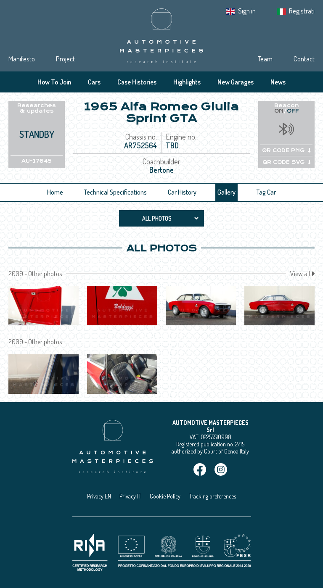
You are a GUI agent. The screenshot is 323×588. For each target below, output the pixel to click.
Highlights (187, 82)
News (278, 82)
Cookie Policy (165, 496)
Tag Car (266, 192)
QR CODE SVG (283, 162)
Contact (304, 58)
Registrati (302, 10)
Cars (94, 82)
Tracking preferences (212, 496)
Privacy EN (99, 496)
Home (55, 192)
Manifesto (21, 58)
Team (265, 58)
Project (65, 58)
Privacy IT (130, 496)
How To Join (54, 82)
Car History (182, 192)
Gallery (226, 192)
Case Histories (136, 82)
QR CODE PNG (283, 150)
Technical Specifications (115, 192)
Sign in (247, 10)
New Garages (235, 82)
